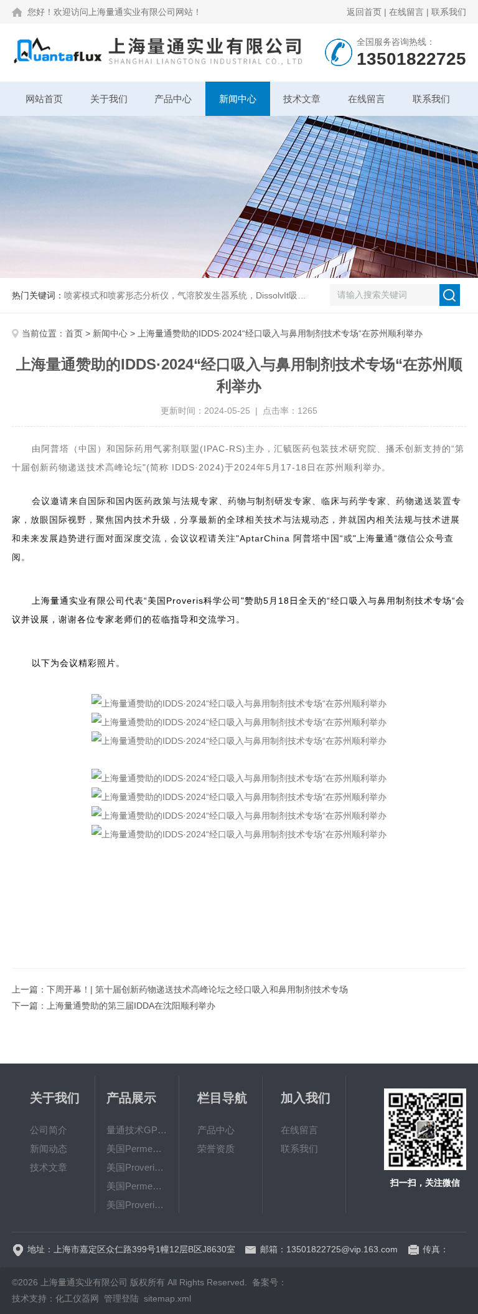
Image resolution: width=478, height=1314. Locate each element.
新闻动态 (48, 1148)
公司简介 (48, 1130)
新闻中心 (237, 98)
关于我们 (109, 98)
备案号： (269, 1282)
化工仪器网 (77, 1298)
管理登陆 (121, 1298)
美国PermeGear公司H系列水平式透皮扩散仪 (136, 1186)
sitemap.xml (167, 1298)
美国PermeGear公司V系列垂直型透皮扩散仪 (136, 1148)
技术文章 (302, 98)
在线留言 (406, 12)
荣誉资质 (216, 1148)
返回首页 (364, 12)
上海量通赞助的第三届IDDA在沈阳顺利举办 (131, 1006)
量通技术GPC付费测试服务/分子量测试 (136, 1130)
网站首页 (44, 98)
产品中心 (173, 98)
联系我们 (448, 12)
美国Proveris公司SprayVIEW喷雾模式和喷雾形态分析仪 (136, 1167)
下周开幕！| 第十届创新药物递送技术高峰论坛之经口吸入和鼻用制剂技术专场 (197, 989)
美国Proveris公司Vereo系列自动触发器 (136, 1204)
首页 (74, 333)
